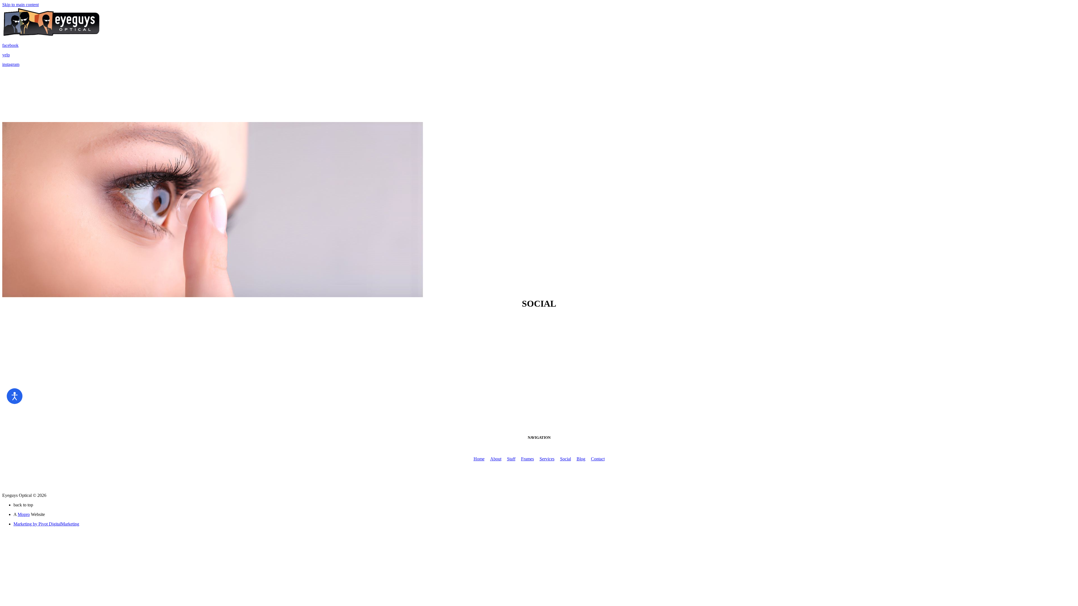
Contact (598, 458)
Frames (527, 458)
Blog (581, 458)
